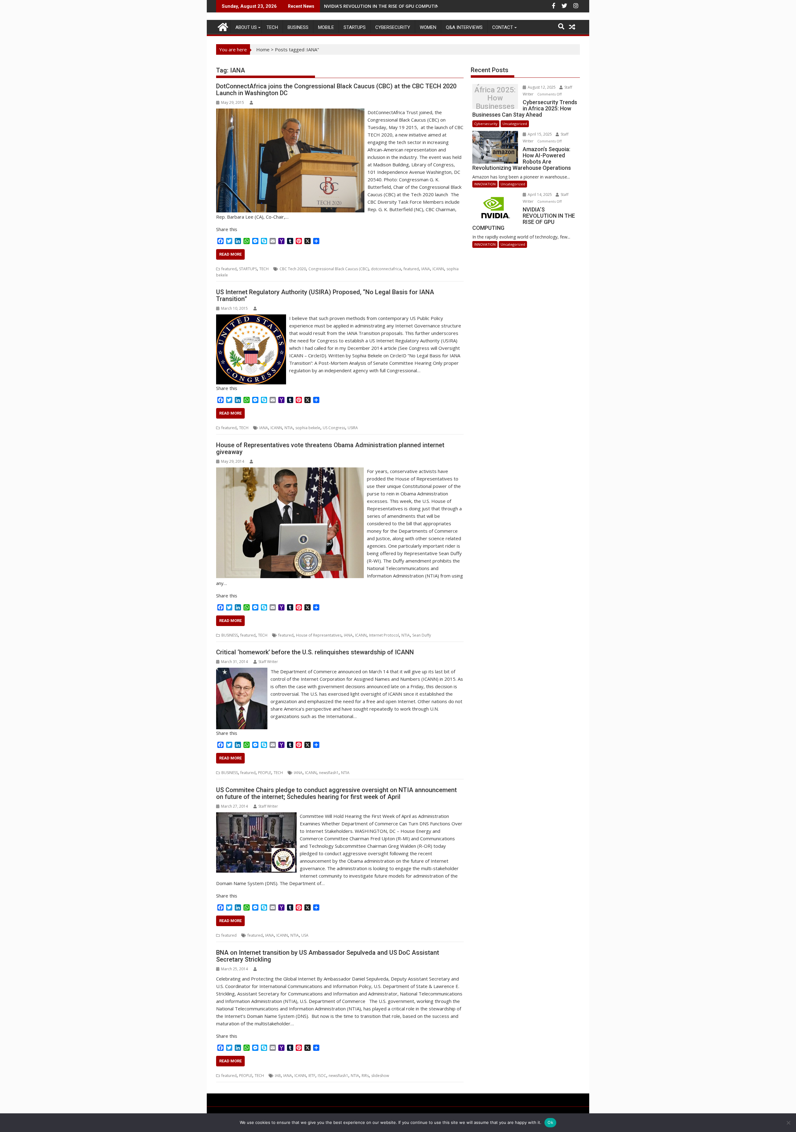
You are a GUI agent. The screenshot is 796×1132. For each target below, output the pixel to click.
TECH (272, 27)
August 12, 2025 (542, 87)
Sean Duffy (421, 635)
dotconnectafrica (386, 268)
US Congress (334, 427)
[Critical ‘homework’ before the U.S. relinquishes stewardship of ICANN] (241, 671)
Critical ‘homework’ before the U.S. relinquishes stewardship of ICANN (315, 652)
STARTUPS (355, 27)
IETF (311, 1075)
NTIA (289, 427)
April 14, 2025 (540, 194)
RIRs (365, 1075)
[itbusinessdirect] (222, 26)
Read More (230, 254)
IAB (278, 1075)
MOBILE (326, 27)
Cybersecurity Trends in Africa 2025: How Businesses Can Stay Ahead (495, 98)
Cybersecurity (392, 27)
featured (229, 268)
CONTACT (502, 27)
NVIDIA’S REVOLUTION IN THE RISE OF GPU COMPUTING (383, 6)
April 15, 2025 (540, 134)
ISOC (322, 1075)
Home (263, 49)
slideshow (380, 1075)
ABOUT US (246, 27)
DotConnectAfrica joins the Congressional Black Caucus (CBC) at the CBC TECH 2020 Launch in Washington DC (336, 89)
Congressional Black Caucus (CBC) (338, 268)
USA (304, 935)
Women (428, 27)
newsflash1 (329, 772)
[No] (788, 1123)
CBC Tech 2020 (293, 268)
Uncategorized (514, 123)
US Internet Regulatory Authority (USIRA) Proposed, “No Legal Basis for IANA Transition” (325, 295)
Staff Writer (268, 661)
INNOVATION (485, 184)
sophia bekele (307, 427)
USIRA (353, 427)
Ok (550, 1122)
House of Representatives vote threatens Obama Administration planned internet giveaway (330, 448)
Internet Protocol (384, 635)
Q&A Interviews (464, 27)
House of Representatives (318, 635)
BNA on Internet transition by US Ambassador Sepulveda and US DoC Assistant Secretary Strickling (327, 956)
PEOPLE (264, 772)
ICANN (438, 268)
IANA (425, 268)
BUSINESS (298, 27)
